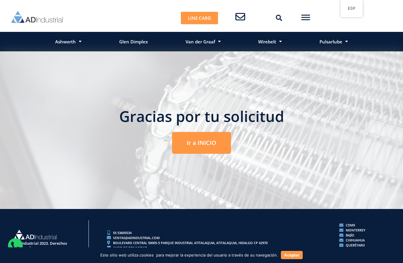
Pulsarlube (331, 42)
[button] (278, 18)
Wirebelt (267, 42)
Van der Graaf (200, 42)
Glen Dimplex (133, 42)
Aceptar (291, 255)
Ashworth (65, 42)
